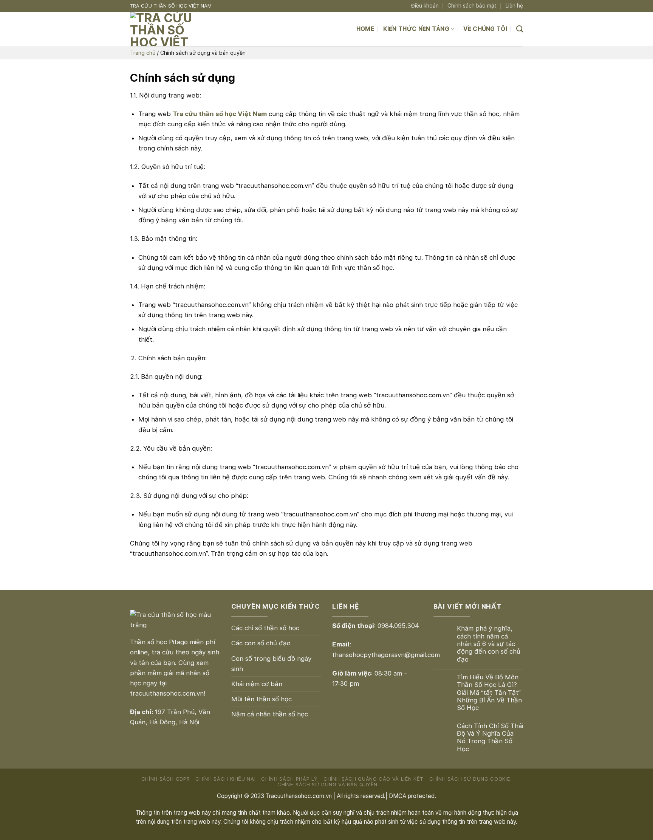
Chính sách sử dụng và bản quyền (327, 784)
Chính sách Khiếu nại (225, 779)
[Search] (519, 29)
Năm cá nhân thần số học (269, 714)
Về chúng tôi (485, 29)
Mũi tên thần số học (261, 699)
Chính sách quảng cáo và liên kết (373, 779)
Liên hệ (514, 6)
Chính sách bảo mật (472, 6)
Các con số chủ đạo (261, 643)
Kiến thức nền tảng (416, 29)
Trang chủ (142, 53)
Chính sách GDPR (165, 779)
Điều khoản (425, 6)
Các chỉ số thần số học (265, 628)
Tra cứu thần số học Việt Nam (220, 114)
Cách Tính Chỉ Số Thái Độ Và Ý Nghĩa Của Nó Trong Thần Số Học (490, 737)
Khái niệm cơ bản (256, 684)
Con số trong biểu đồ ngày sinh (271, 664)
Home (365, 29)
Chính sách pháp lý (289, 779)
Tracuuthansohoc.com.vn (299, 796)
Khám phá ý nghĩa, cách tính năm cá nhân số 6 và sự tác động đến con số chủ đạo (488, 644)
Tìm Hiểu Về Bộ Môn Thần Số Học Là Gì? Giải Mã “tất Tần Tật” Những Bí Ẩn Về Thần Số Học (489, 692)
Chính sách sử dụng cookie (469, 779)
